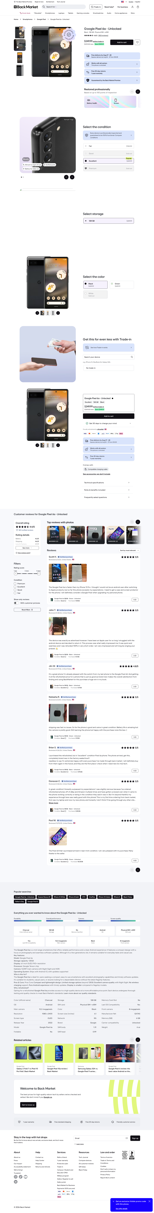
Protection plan (62, 1164)
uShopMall (100, 429)
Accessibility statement (22, 1167)
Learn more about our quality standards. (80, 993)
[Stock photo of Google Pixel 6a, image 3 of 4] (20, 70)
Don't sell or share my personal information (108, 1170)
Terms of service (106, 1157)
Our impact (18, 1164)
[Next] (58, 313)
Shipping (39, 1164)
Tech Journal (83, 1157)
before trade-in (98, 41)
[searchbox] (65, 7)
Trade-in (60, 1167)
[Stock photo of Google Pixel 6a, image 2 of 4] (20, 58)
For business (123, 7)
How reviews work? (24, 553)
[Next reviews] (138, 870)
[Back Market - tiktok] (20, 1177)
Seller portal (61, 1182)
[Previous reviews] (132, 870)
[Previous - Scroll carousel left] (132, 91)
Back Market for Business (66, 1185)
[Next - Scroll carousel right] (138, 91)
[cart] (138, 7)
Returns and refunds (43, 1167)
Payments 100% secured (66, 1188)
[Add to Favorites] (137, 42)
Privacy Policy (105, 1175)
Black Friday (83, 1170)
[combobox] (108, 357)
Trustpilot (17, 1173)
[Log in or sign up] (132, 7)
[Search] (44, 7)
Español (137, 2)
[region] (112, 102)
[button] (69, 34)
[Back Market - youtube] (25, 1177)
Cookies (103, 1166)
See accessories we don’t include (96, 474)
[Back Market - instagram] (15, 1177)
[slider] (15, 573)
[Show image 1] (21, 177)
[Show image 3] (53, 313)
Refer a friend (62, 1157)
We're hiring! (18, 1170)
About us (17, 1157)
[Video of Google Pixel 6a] (20, 45)
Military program (63, 1176)
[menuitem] (50, 13)
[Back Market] (26, 7)
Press (16, 1160)
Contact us (39, 1157)
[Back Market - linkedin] (15, 1182)
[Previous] (37, 313)
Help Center (40, 1160)
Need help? (109, 7)
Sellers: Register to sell (65, 1179)
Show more (53, 803)
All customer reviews (86, 1164)
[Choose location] (124, 2)
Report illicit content (107, 1178)
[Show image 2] (23, 177)
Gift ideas (82, 1167)
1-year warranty (62, 1160)
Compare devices (85, 1160)
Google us (48, 1097)
